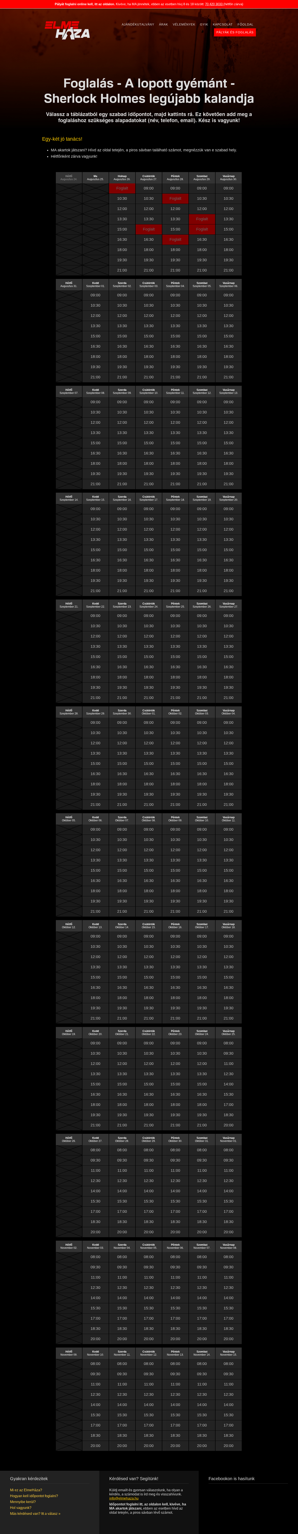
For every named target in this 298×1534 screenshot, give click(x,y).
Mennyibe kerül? (23, 1502)
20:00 (228, 1125)
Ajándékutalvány (138, 24)
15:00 (122, 229)
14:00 (228, 1084)
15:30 (228, 1094)
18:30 (228, 1115)
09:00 (149, 188)
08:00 (228, 1043)
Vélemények (184, 24)
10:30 (122, 198)
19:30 (122, 260)
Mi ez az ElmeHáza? (26, 1490)
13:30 (122, 219)
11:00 (228, 1063)
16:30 (122, 239)
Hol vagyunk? (20, 1508)
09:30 (228, 1053)
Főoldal (245, 24)
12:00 (122, 209)
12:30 (228, 1074)
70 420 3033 (214, 4)
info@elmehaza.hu (124, 1498)
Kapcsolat (223, 24)
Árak (163, 24)
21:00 (122, 270)
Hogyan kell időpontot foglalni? (34, 1496)
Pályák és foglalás (234, 32)
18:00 (122, 250)
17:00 (228, 1104)
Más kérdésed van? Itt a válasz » (35, 1513)
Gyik (204, 24)
